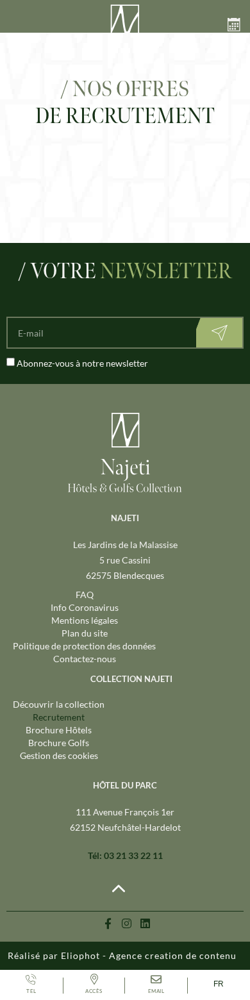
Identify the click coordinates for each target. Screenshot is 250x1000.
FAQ (85, 594)
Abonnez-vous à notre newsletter (82, 363)
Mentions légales (84, 620)
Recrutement (59, 717)
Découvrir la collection (58, 704)
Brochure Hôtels (59, 729)
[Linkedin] (145, 923)
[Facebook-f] (108, 923)
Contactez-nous (84, 658)
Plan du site (85, 633)
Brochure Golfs (58, 742)
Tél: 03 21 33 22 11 (125, 855)
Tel (31, 991)
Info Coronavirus (85, 607)
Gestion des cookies (59, 755)
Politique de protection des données (84, 645)
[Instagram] (126, 923)
